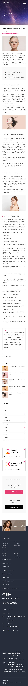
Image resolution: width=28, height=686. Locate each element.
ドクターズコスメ (17, 557)
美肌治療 (5, 427)
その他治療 (16, 555)
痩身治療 (5, 434)
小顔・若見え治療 (7, 420)
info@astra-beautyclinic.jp (13, 626)
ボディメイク (6, 440)
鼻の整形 (5, 417)
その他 (5, 410)
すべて (5, 407)
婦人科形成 (6, 437)
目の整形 (5, 414)
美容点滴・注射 (6, 430)
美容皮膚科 (16, 553)
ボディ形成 (4, 555)
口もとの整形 (6, 424)
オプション (4, 557)
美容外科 (4, 553)
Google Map (11, 620)
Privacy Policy (5, 680)
